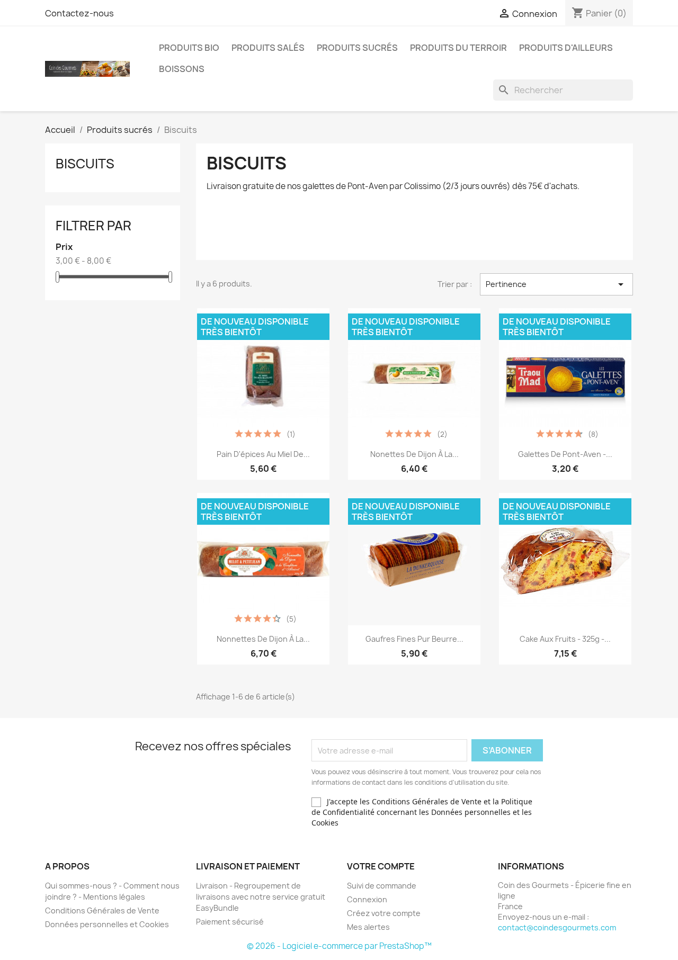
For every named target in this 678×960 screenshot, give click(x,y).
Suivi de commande (381, 886)
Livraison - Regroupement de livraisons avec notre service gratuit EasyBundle (260, 897)
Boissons (181, 69)
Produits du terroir (458, 47)
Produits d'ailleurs (566, 47)
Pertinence (556, 284)
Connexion (367, 899)
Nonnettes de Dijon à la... (263, 639)
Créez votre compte (384, 913)
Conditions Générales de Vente (102, 910)
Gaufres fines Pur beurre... (414, 639)
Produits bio (189, 47)
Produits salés (268, 47)
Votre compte (381, 866)
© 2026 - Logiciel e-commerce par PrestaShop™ (339, 946)
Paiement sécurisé (230, 922)
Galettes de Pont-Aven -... (565, 454)
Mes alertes (368, 927)
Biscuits (85, 164)
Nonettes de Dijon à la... (414, 454)
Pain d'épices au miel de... (263, 454)
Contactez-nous (79, 13)
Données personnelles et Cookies (107, 924)
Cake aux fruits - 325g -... (565, 639)
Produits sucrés (357, 47)
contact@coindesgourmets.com (557, 927)
